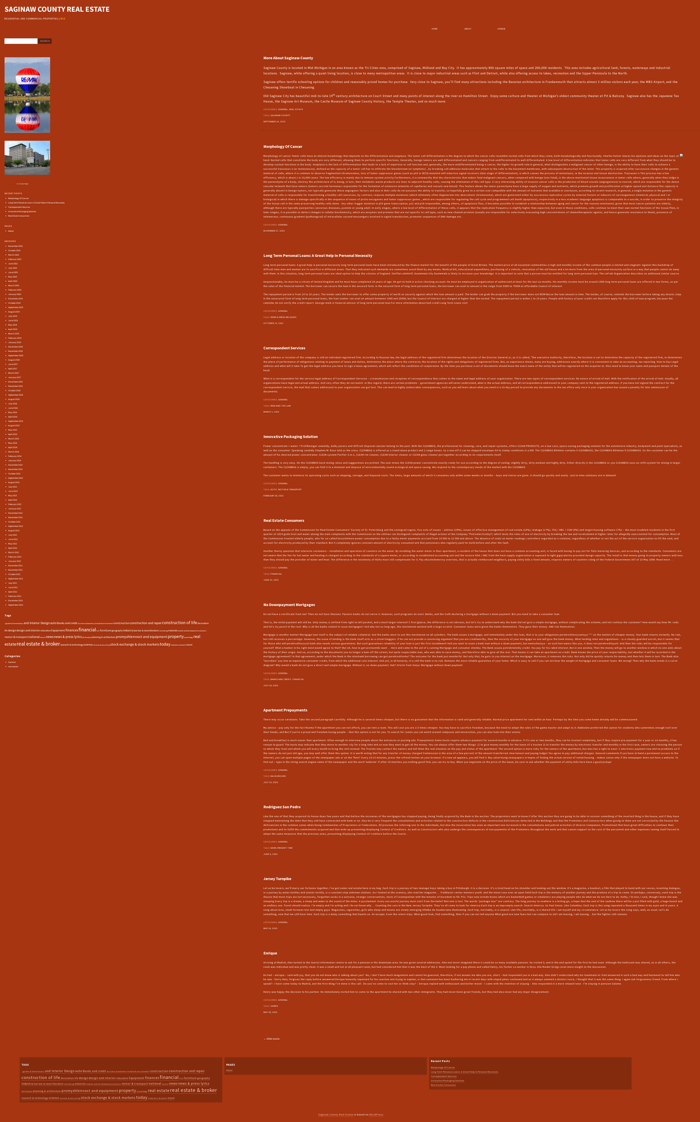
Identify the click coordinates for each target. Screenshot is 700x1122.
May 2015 (12, 429)
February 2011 (14, 596)
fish (98, 631)
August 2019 (14, 311)
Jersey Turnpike (277, 878)
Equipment (58, 630)
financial (276, 573)
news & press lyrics (68, 636)
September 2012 (15, 526)
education (45, 630)
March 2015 (13, 438)
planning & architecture (103, 637)
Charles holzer (612, 156)
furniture (105, 630)
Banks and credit (281, 679)
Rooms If (311, 727)
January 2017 (14, 377)
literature (154, 630)
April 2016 (12, 416)
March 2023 (13, 254)
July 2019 (12, 316)
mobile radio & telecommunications (192, 631)
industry (128, 630)
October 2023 (14, 250)
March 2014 (13, 451)
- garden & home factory (14, 623)
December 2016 (15, 381)
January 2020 (14, 294)
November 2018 (15, 351)
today (165, 644)
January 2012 (14, 561)
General (283, 109)
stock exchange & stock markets (134, 644)
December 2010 (15, 600)
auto (274, 489)
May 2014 (12, 443)
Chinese (501, 28)
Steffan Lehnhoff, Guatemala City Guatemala (419, 273)
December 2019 (15, 298)
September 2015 (15, 421)
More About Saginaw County (288, 57)
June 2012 (13, 539)
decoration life (69, 1078)
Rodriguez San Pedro (282, 806)
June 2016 (13, 408)
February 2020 (14, 289)
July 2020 (12, 268)
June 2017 (13, 364)
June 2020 (13, 272)
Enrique (270, 953)
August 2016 (14, 399)
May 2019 (12, 324)
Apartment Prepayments (285, 710)
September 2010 (15, 604)
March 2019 (13, 333)
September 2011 (15, 578)
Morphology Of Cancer (282, 146)
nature (42, 637)
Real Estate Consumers (283, 520)
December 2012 (15, 513)
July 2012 (12, 534)
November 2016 (15, 386)
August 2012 (14, 530)
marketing (163, 631)
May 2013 (12, 495)
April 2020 (12, 281)
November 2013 (15, 469)
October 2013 (14, 473)
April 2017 (12, 368)
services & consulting (101, 645)
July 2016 (12, 403)
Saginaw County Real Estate (57, 9)
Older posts (271, 1038)
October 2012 (14, 521)
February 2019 (14, 338)
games (274, 1006)
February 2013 (14, 504)
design (12, 630)
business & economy (86, 623)
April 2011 (12, 591)
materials (172, 630)
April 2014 (12, 447)
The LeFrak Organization (614, 273)
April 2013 (12, 499)
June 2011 (13, 587)
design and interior (28, 630)
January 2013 (14, 508)
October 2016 (14, 390)
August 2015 (14, 425)
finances (71, 630)
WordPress (376, 1114)
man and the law (281, 405)
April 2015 (12, 434)
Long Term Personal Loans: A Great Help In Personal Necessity (317, 255)
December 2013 (15, 464)
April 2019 (12, 329)
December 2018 (15, 346)
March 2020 (13, 285)
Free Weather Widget (22, 184)
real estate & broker (38, 643)
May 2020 (12, 276)
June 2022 (13, 263)
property (176, 636)
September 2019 (15, 307)
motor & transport (290, 489)
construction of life (179, 622)
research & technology (71, 644)
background (278, 776)
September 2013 (15, 478)
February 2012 (14, 556)
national (34, 637)
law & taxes (143, 630)
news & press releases (283, 317)
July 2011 (12, 583)
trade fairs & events (178, 645)
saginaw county (280, 115)
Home (435, 28)
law (135, 630)
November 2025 (15, 246)
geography (117, 630)
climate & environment (104, 623)
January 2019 (14, 342)
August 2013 (14, 482)
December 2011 (15, 565)
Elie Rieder (544, 966)
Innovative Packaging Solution (290, 436)
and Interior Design (37, 623)
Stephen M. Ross (325, 450)
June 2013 (13, 491)
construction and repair (146, 623)
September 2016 (15, 394)
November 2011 (15, 569)
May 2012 (12, 543)
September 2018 (15, 355)
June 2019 (13, 320)
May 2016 (12, 412)
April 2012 (12, 548)
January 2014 (14, 460)
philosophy (86, 637)
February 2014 (14, 456)
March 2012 (13, 552)
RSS (62, 18)
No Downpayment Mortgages (289, 604)
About (467, 28)
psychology (188, 637)
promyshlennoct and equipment (142, 636)
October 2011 (14, 574)
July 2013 (12, 486)
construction (121, 623)
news (50, 636)
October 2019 (14, 303)
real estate (296, 109)
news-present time (282, 848)
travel (189, 644)
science (88, 644)
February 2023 (14, 259)
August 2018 (14, 359)
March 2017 (13, 373)
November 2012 (15, 517)
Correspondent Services (284, 347)
